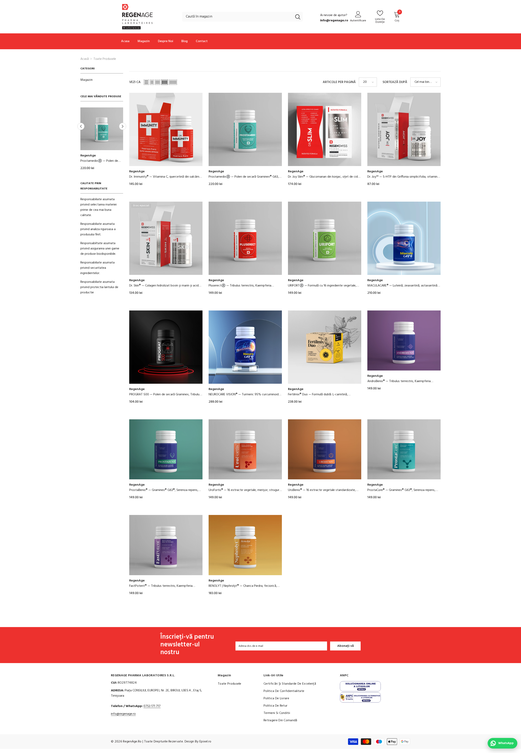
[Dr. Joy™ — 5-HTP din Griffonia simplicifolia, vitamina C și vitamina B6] (404, 129)
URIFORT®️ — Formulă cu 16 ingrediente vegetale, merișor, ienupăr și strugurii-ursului (322, 285)
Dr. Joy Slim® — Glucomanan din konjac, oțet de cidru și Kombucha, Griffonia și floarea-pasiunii (324, 176)
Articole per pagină (339, 82)
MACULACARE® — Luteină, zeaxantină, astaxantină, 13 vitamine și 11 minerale (402, 285)
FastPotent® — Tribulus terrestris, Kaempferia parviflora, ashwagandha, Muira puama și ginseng (163, 586)
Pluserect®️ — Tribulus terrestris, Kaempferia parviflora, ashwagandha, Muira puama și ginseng (242, 285)
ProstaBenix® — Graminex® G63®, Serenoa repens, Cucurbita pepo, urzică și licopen (163, 490)
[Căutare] (242, 17)
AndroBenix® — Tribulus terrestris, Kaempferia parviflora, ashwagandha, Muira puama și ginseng (401, 381)
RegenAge (88, 155)
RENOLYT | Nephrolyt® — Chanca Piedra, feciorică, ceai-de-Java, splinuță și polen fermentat (243, 586)
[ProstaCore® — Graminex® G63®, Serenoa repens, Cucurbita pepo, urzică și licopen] (404, 449)
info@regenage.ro (123, 714)
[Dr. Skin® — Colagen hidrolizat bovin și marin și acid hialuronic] (165, 238)
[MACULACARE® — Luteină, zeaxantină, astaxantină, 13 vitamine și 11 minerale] (404, 238)
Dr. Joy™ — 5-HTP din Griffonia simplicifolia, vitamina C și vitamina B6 (403, 176)
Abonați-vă (345, 646)
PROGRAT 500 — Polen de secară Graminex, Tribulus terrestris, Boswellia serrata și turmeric (165, 394)
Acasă (84, 59)
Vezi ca (135, 82)
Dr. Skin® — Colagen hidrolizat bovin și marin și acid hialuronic (164, 285)
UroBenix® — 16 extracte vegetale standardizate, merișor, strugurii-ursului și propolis (322, 490)
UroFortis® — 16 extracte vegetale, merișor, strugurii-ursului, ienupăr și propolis (245, 490)
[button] (122, 126)
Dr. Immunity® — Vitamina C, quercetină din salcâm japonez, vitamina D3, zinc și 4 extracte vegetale (101, 161)
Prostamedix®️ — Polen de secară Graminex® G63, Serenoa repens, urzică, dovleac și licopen (244, 176)
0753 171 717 (152, 706)
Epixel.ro (205, 741)
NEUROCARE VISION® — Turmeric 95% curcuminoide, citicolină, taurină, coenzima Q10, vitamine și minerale (245, 394)
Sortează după (395, 82)
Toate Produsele (104, 59)
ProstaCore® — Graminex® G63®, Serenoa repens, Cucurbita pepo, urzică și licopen (401, 490)
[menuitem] (101, 80)
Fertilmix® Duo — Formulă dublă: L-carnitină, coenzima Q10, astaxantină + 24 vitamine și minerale (324, 394)
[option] (101, 140)
